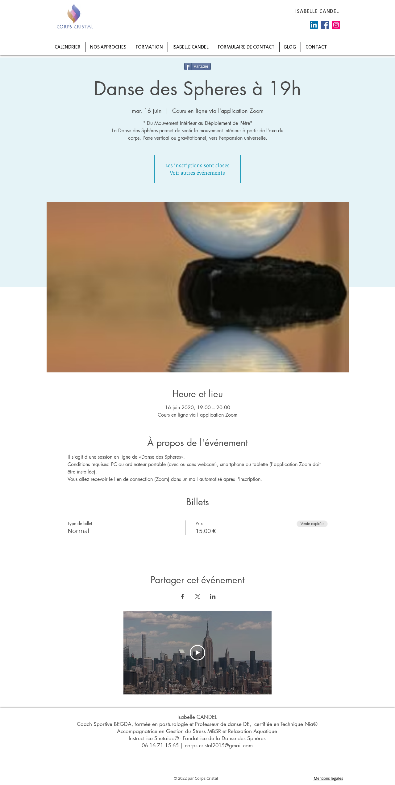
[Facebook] (325, 25)
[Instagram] (336, 25)
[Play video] (197, 652)
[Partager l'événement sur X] (198, 596)
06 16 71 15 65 (160, 745)
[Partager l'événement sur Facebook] (182, 596)
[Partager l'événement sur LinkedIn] (213, 596)
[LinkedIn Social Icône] (314, 25)
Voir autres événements (197, 172)
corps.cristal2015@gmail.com (219, 745)
